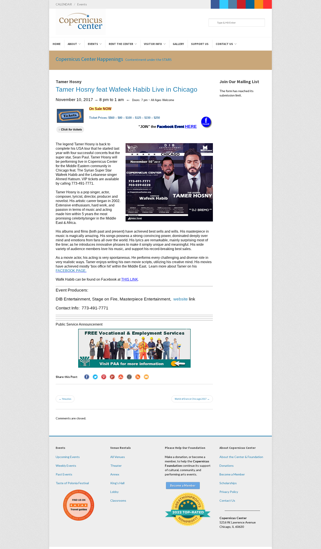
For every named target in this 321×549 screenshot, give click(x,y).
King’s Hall (117, 483)
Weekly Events (66, 465)
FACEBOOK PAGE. (71, 271)
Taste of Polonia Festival (72, 483)
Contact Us (227, 500)
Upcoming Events (68, 457)
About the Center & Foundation (241, 457)
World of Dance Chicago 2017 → (192, 398)
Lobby (114, 492)
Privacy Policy (228, 492)
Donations (226, 465)
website (180, 299)
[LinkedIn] (250, 4)
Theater (116, 465)
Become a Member (232, 474)
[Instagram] (232, 4)
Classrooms (118, 500)
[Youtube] (267, 4)
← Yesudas (65, 398)
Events (82, 4)
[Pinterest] (241, 4)
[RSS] (258, 4)
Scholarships (228, 483)
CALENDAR (64, 4)
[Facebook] (215, 4)
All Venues (117, 457)
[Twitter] (223, 4)
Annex (114, 474)
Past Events (64, 474)
